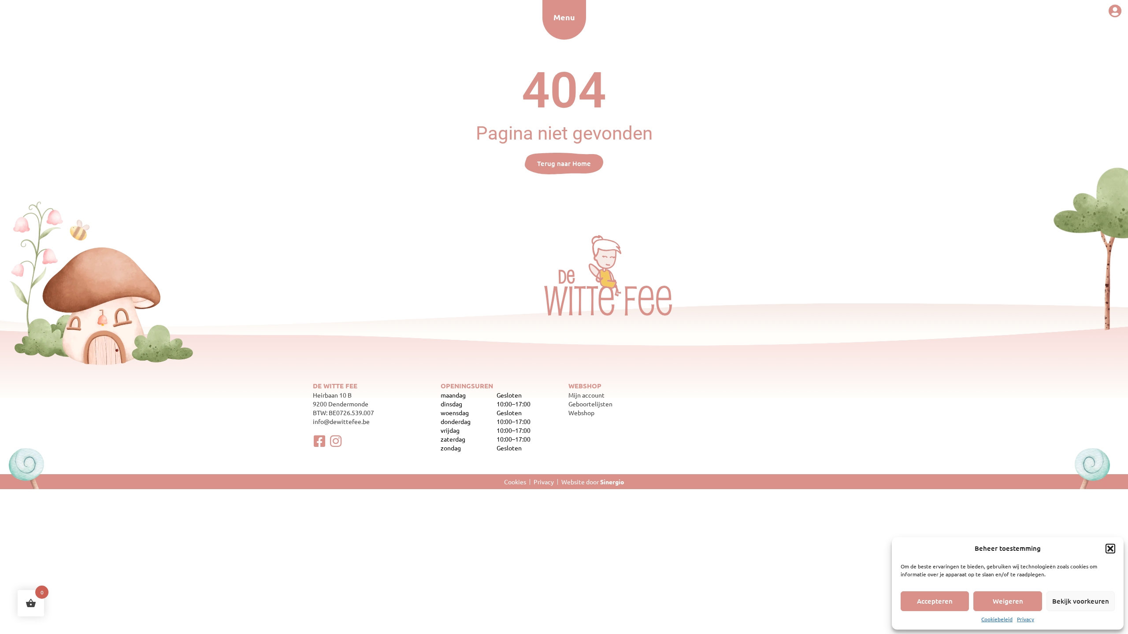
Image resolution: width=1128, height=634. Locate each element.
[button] (1110, 548)
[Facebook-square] (319, 441)
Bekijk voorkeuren (1080, 601)
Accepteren (935, 601)
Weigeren (1008, 601)
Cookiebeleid (997, 619)
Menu (564, 17)
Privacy (1025, 619)
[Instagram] (335, 441)
